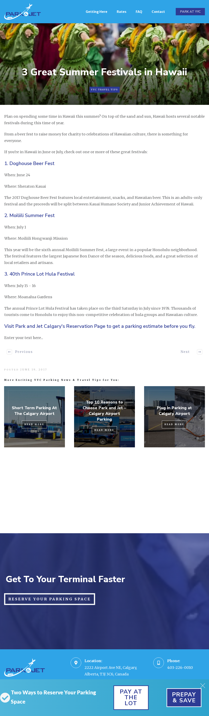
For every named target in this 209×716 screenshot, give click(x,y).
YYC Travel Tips (104, 89)
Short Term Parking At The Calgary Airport (34, 410)
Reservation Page (85, 326)
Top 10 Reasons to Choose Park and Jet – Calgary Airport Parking (104, 410)
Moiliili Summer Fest (32, 215)
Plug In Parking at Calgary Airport (174, 410)
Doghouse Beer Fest (31, 163)
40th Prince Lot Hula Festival (42, 274)
